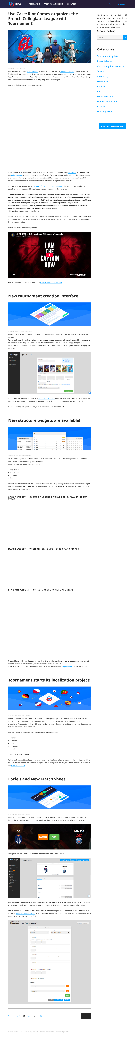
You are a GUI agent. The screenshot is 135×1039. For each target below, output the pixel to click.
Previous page (83, 1018)
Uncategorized (105, 111)
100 (40, 1015)
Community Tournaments (110, 66)
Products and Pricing (53, 4)
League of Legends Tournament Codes (48, 186)
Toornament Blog (13, 1032)
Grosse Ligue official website (51, 282)
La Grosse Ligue (32, 71)
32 (30, 1015)
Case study (103, 76)
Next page (88, 1018)
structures (72, 172)
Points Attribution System (25, 913)
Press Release (104, 61)
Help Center (35, 1032)
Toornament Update (26, 331)
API (99, 91)
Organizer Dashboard (46, 398)
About (21, 1032)
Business (22, 68)
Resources (71, 4)
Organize (121, 4)
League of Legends (67, 71)
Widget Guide (66, 666)
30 (19, 1015)
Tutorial (101, 71)
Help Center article (18, 765)
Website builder (105, 96)
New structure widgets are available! (44, 420)
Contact (42, 1032)
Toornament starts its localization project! (49, 680)
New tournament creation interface (43, 296)
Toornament (34, 4)
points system (16, 175)
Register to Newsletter (112, 126)
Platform (101, 86)
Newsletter (103, 81)
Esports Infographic (107, 101)
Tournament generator (62, 1032)
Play (110, 4)
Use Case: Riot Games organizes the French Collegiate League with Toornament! (43, 18)
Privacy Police (50, 1032)
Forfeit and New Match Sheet (36, 779)
